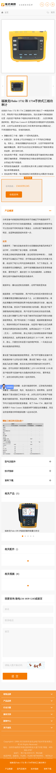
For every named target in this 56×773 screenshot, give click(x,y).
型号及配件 (22, 769)
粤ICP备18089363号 (28, 753)
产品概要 (9, 769)
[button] (22, 536)
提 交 (15, 676)
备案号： (17, 753)
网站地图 (38, 753)
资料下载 (47, 769)
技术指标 (34, 769)
